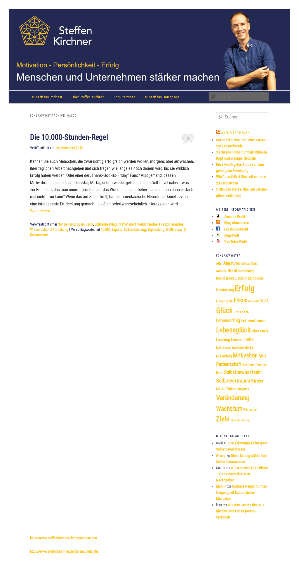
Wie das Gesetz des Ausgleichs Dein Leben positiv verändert (240, 511)
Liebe (248, 339)
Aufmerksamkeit (246, 263)
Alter (219, 264)
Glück (224, 310)
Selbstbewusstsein (243, 372)
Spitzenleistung (135, 230)
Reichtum (248, 365)
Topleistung (155, 230)
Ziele (223, 419)
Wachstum (229, 408)
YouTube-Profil (235, 241)
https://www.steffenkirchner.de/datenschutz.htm (64, 551)
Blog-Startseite (124, 97)
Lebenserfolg (228, 320)
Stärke (220, 389)
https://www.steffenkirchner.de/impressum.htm (63, 538)
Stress (257, 381)
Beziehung (246, 271)
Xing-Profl (231, 235)
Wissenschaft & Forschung (49, 230)
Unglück (243, 389)
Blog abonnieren (236, 223)
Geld (264, 300)
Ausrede (221, 271)
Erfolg (245, 288)
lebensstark (260, 331)
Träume (231, 389)
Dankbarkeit (225, 278)
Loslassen (223, 347)
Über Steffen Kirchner (88, 97)
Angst (228, 263)
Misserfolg (224, 356)
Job (236, 312)
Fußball (253, 301)
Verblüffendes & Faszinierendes (160, 224)
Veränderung (232, 398)
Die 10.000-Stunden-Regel (69, 137)
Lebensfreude (253, 320)
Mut (262, 356)
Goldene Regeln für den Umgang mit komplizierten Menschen (241, 492)
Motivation (245, 355)
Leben (244, 312)
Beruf (232, 270)
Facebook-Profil (235, 229)
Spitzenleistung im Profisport (115, 224)
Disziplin (240, 278)
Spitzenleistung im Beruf (75, 224)
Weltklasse (174, 230)
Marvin (221, 486)
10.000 (105, 230)
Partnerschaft (228, 364)
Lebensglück (233, 330)
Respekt (261, 365)
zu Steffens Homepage (162, 97)
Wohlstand (250, 410)
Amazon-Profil (234, 216)
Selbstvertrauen (233, 381)
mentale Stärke (242, 347)
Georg (220, 455)
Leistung (223, 339)
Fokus (240, 300)
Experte (117, 230)
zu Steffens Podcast (47, 97)
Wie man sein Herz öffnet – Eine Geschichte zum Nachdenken (242, 474)
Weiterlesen (42, 211)
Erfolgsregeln (224, 301)
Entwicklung (225, 290)
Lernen (236, 339)
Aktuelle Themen (235, 133)
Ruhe (219, 373)
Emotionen (256, 278)
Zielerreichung (240, 420)
